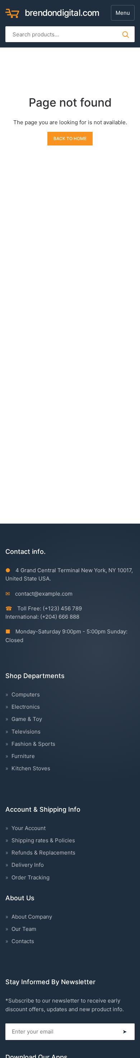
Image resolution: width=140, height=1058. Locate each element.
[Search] (125, 34)
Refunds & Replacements (43, 852)
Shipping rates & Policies (43, 840)
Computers (25, 694)
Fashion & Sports (33, 743)
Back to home (70, 138)
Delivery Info (27, 864)
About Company (31, 916)
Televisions (26, 731)
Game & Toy (26, 719)
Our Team (23, 928)
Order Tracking (30, 877)
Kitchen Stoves (30, 768)
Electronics (25, 706)
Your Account (28, 828)
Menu (123, 12)
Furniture (23, 756)
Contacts (22, 941)
